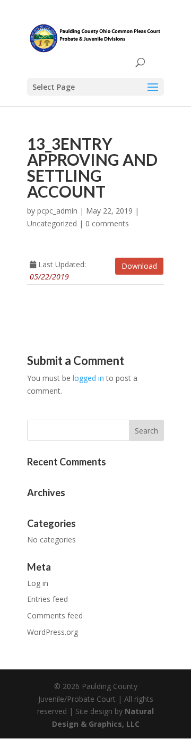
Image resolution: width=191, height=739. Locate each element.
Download (139, 266)
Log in (37, 583)
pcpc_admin (57, 211)
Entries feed (47, 599)
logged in (88, 378)
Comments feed (55, 615)
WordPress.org (52, 632)
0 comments (107, 223)
